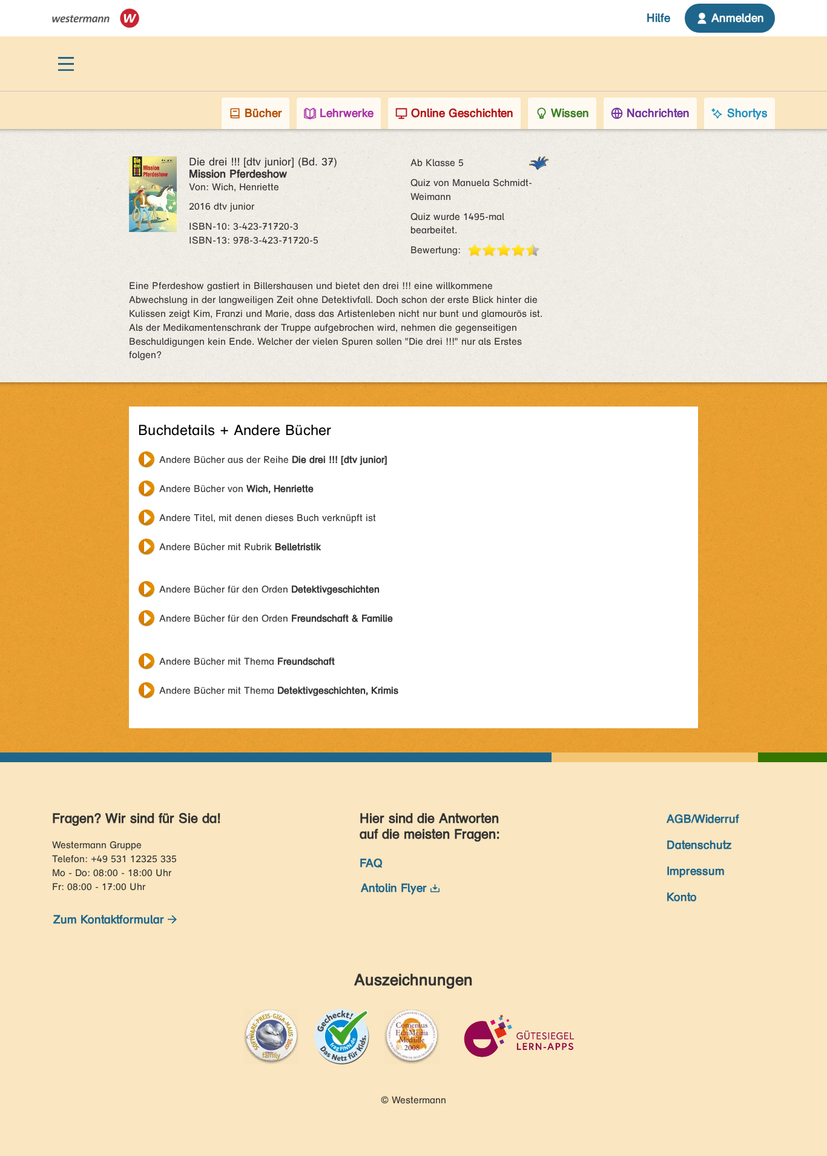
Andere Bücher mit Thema (247, 661)
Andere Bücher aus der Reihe (273, 459)
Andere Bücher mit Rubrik (240, 547)
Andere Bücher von (236, 488)
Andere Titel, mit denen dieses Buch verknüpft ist (267, 517)
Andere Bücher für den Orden (269, 589)
